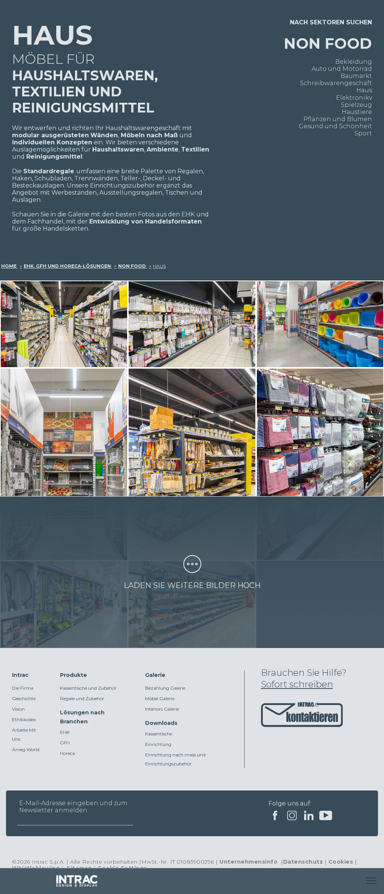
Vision (18, 709)
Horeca (67, 753)
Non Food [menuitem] (328, 43)
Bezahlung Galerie (165, 688)
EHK (64, 732)
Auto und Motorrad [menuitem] (342, 68)
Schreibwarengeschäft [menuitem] (336, 83)
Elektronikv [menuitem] (354, 97)
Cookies (340, 861)
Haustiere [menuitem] (357, 112)
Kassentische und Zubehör (88, 688)
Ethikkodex (24, 719)
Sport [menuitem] (363, 133)
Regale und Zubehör (82, 698)
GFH (65, 743)
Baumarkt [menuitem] (356, 76)
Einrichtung (158, 744)
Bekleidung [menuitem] (353, 61)
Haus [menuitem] (364, 90)
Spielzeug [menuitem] (356, 104)
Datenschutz (303, 861)
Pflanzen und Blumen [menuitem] (337, 119)
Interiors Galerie (162, 709)
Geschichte (24, 698)
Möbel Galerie (159, 698)
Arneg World (25, 749)
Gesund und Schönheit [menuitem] (335, 126)
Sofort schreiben (297, 684)
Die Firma (22, 688)
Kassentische (158, 733)
